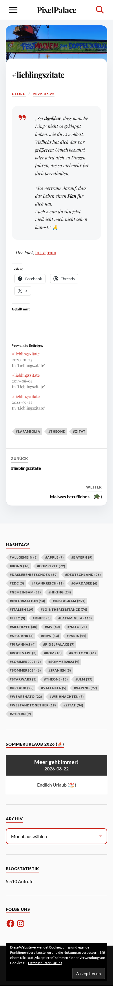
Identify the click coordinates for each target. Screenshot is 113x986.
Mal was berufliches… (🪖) (76, 496)
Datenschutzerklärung (45, 963)
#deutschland (83, 574)
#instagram (69, 601)
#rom (53, 653)
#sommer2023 (63, 661)
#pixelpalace (58, 644)
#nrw (50, 636)
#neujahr (22, 636)
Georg (19, 94)
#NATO (77, 627)
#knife (42, 618)
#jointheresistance (64, 609)
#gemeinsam (25, 592)
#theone (56, 431)
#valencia (53, 688)
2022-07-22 (43, 94)
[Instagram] (20, 923)
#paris (76, 636)
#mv (52, 627)
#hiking (59, 592)
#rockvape (23, 653)
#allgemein (24, 557)
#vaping (85, 688)
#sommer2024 (25, 670)
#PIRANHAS (23, 644)
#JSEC (17, 618)
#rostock (82, 653)
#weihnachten (67, 696)
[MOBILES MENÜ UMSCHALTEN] (13, 10)
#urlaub (22, 688)
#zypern (20, 714)
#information (27, 601)
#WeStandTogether (33, 705)
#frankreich (48, 583)
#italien (21, 609)
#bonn (20, 566)
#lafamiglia (28, 431)
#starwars (23, 679)
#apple (54, 557)
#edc (17, 583)
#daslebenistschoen (34, 574)
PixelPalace (56, 9)
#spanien (59, 670)
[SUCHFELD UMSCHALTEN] (100, 10)
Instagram (45, 252)
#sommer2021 (25, 661)
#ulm (83, 679)
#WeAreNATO (26, 696)
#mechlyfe (23, 627)
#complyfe (51, 566)
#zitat (79, 431)
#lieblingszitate (38, 74)
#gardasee (84, 583)
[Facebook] (10, 923)
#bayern (81, 557)
